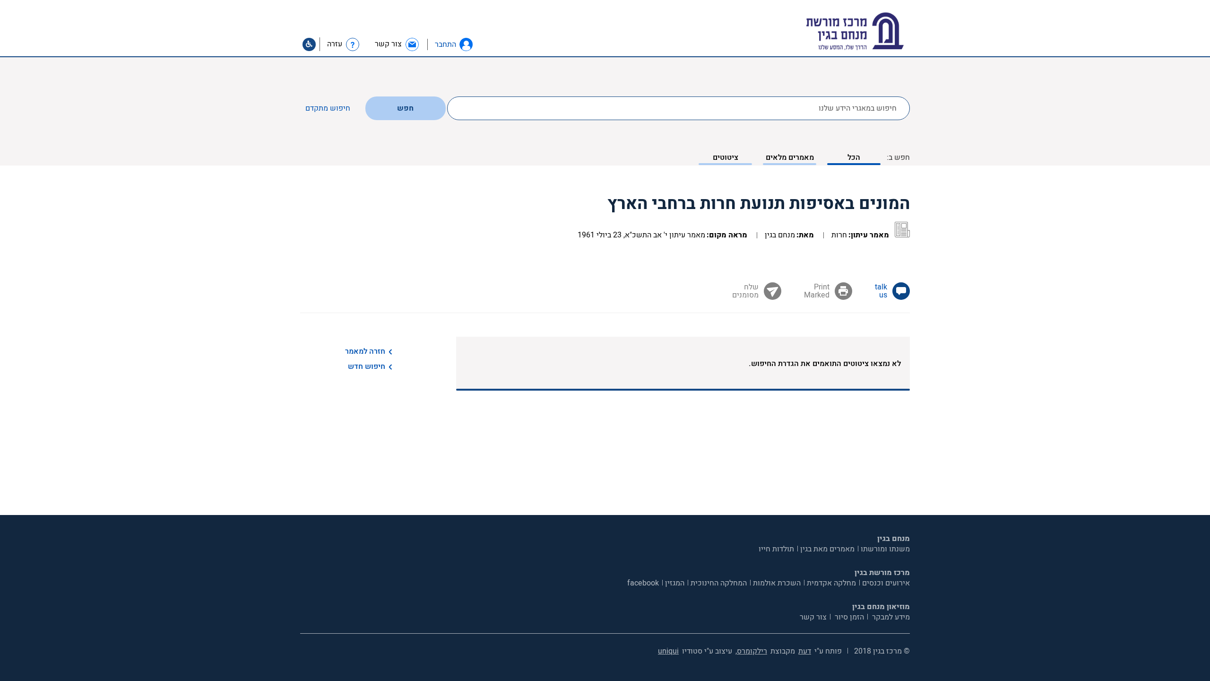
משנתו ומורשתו (885, 549)
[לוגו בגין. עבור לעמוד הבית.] (871, 31)
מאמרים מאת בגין (827, 549)
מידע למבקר (890, 617)
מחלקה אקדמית (831, 583)
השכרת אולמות (777, 583)
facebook (643, 583)
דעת (804, 651)
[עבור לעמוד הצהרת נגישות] (309, 44)
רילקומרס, (751, 651)
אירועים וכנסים (886, 583)
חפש (405, 108)
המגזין (674, 583)
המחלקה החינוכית (719, 583)
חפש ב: (898, 157)
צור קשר (813, 617)
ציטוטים (725, 157)
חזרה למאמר (365, 351)
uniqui (668, 651)
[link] (397, 44)
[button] (466, 44)
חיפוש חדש (366, 366)
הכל (853, 157)
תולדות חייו (776, 549)
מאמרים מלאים (790, 157)
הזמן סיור (848, 617)
